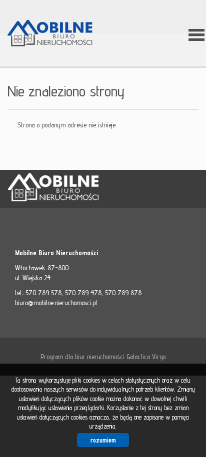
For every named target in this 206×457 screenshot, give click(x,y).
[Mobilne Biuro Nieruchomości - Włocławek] (58, 34)
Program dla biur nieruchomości (83, 357)
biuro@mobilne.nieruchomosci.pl (56, 303)
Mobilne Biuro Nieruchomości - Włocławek (85, 189)
